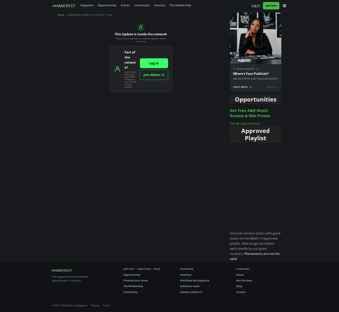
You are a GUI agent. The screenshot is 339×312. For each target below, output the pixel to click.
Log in (256, 5)
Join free (271, 5)
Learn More (240, 87)
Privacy (95, 305)
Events (125, 5)
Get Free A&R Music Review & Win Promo (250, 113)
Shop (239, 286)
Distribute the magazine (194, 280)
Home (61, 14)
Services (159, 5)
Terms (106, 305)
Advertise (185, 274)
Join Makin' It (154, 75)
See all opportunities (245, 123)
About (240, 274)
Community (142, 5)
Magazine (86, 5)
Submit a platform (191, 292)
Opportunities (107, 5)
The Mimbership (180, 5)
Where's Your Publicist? (251, 73)
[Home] (64, 5)
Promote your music (135, 280)
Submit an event (190, 286)
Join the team (244, 280)
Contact (241, 292)
